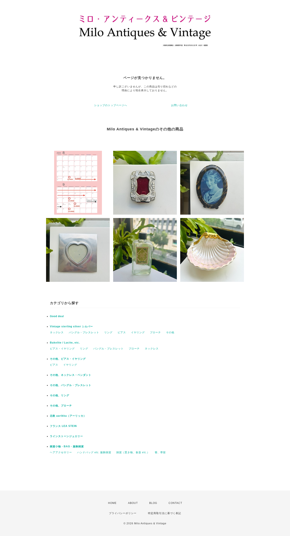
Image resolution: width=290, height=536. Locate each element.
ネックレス (57, 332)
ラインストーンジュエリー (66, 436)
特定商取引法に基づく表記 (164, 513)
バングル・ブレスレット (84, 332)
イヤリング (138, 332)
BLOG (153, 503)
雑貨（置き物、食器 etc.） (133, 452)
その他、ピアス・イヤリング (68, 358)
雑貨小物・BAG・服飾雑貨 (67, 446)
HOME (112, 503)
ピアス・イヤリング (62, 348)
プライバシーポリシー (123, 513)
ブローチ (155, 332)
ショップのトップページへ (110, 105)
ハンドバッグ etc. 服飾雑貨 (94, 452)
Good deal (57, 316)
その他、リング (59, 395)
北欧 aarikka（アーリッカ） (68, 415)
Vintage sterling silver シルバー (71, 326)
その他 (170, 332)
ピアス (122, 332)
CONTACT (175, 503)
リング (108, 332)
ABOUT (133, 503)
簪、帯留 (160, 452)
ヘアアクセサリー (61, 452)
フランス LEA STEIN (63, 426)
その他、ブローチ (61, 405)
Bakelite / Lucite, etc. (65, 342)
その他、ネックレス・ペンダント (70, 374)
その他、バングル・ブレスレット (70, 385)
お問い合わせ (179, 105)
